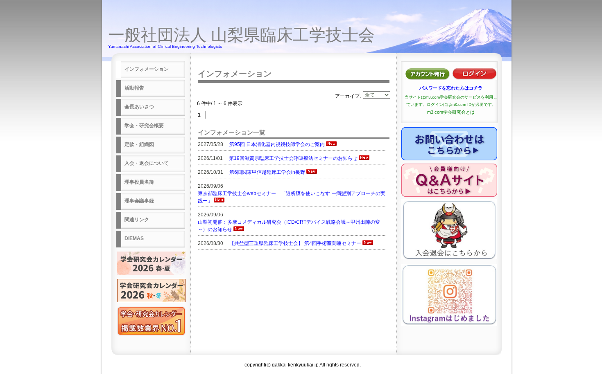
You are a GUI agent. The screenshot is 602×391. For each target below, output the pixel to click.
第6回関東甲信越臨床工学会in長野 (267, 172)
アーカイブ (347, 96)
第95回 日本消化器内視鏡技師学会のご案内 (277, 144)
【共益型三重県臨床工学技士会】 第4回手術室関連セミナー (295, 243)
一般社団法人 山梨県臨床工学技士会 (241, 35)
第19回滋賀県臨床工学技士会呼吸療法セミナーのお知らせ (293, 158)
